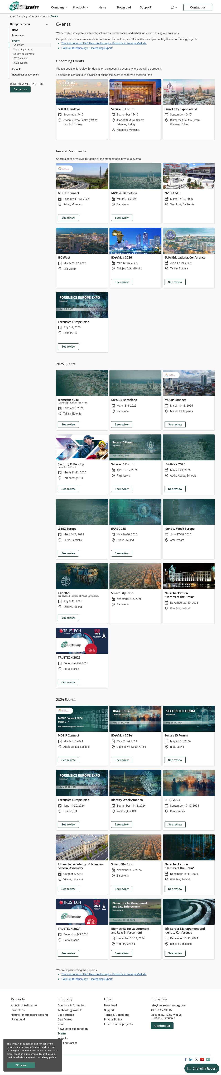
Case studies (65, 1014)
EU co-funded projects (118, 1024)
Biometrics (18, 1010)
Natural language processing (29, 1014)
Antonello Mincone (128, 129)
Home (12, 16)
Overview (18, 44)
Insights (16, 69)
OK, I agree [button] (21, 1065)
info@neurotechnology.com (168, 1005)
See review (68, 217)
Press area (18, 35)
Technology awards (70, 1010)
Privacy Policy (113, 1019)
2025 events (20, 58)
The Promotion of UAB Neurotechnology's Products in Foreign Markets (104, 43)
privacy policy (48, 1057)
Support (145, 7)
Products (79, 7)
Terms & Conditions (116, 1014)
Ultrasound (18, 1019)
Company (57, 7)
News (102, 7)
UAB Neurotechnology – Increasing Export (86, 48)
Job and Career (67, 1043)
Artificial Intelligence (24, 1005)
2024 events (20, 62)
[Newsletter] (208, 1060)
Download (124, 7)
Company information (29, 16)
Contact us (198, 7)
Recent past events (24, 53)
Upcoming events (22, 49)
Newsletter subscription (25, 74)
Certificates (64, 1019)
